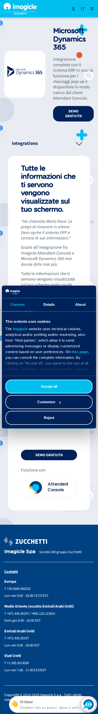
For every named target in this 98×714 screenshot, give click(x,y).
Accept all (49, 386)
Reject (49, 418)
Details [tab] (49, 304)
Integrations (25, 143)
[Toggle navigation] (79, 143)
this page (80, 352)
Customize (46, 402)
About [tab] (80, 304)
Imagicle (20, 329)
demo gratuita (73, 114)
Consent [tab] (17, 304)
